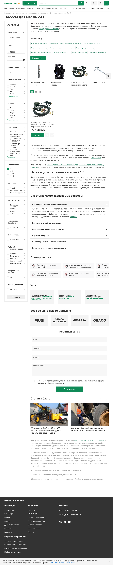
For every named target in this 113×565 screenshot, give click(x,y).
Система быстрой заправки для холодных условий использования (88, 429)
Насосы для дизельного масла (41, 52)
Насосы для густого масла (85, 48)
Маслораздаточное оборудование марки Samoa (65, 43)
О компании (9, 8)
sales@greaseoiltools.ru (100, 8)
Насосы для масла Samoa (98, 52)
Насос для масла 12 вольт (92, 43)
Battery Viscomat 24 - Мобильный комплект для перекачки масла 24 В (42, 125)
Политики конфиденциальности (63, 562)
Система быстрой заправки (15, 545)
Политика (31, 532)
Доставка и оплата (49, 8)
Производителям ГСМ (36, 521)
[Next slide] (108, 76)
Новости (31, 510)
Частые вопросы (34, 528)
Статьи (37, 8)
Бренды (30, 8)
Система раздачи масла (13, 541)
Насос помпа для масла (39, 48)
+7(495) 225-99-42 (80, 8)
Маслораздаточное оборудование (31, 13)
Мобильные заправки (12, 552)
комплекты (96, 158)
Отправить (69, 389)
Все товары (20, 8)
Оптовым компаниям (36, 517)
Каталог (31, 3)
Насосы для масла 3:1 (79, 52)
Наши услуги (33, 514)
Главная (7, 13)
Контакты (8, 532)
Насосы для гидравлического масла (61, 48)
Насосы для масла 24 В (62, 52)
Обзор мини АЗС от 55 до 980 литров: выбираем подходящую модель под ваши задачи (46, 430)
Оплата (73, 217)
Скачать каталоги (35, 525)
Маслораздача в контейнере (15, 548)
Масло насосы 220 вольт (39, 43)
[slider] (24, 60)
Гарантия (62, 8)
